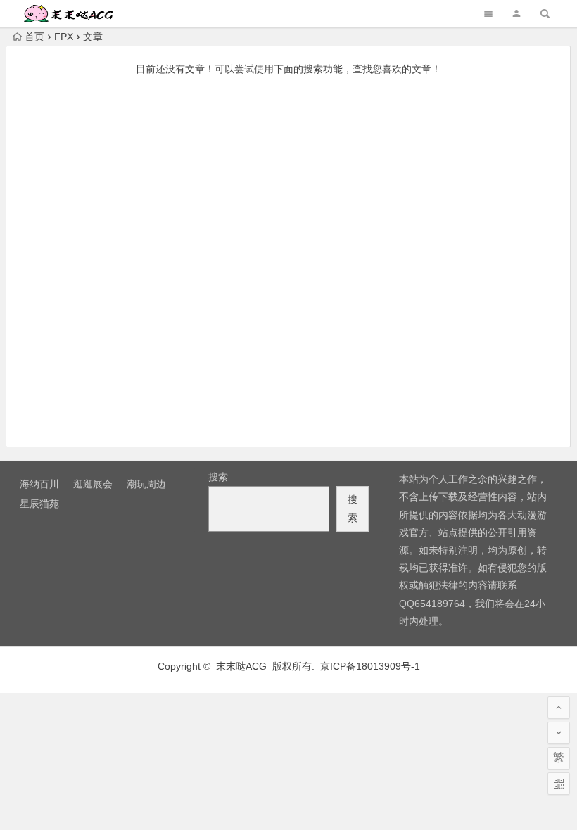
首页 (34, 36)
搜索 (218, 477)
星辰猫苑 (39, 503)
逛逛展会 (93, 484)
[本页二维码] (558, 783)
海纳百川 (39, 484)
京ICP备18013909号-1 (370, 666)
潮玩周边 (146, 484)
